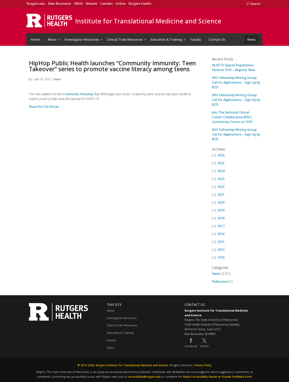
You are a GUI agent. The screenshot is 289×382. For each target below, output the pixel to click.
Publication (220, 281)
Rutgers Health (139, 3)
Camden (106, 3)
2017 (221, 226)
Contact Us (217, 39)
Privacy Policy (203, 365)
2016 (221, 234)
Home (35, 39)
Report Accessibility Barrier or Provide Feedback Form (217, 376)
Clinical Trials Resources (125, 39)
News (251, 39)
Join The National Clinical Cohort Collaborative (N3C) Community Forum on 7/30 (232, 117)
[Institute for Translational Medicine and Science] (49, 20)
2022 (221, 187)
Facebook (191, 346)
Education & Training (166, 39)
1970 (221, 257)
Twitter (204, 346)
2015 (221, 242)
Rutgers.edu (36, 3)
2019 (221, 210)
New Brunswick (59, 3)
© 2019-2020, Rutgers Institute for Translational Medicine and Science (122, 365)
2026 (221, 155)
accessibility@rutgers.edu (144, 376)
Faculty (195, 39)
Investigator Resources (81, 39)
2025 (221, 163)
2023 (221, 179)
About (52, 39)
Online (120, 3)
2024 (221, 171)
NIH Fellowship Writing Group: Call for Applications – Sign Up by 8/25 (236, 82)
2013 (221, 249)
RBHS (78, 3)
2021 (221, 194)
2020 (221, 202)
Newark (91, 3)
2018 (221, 218)
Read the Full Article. (44, 106)
